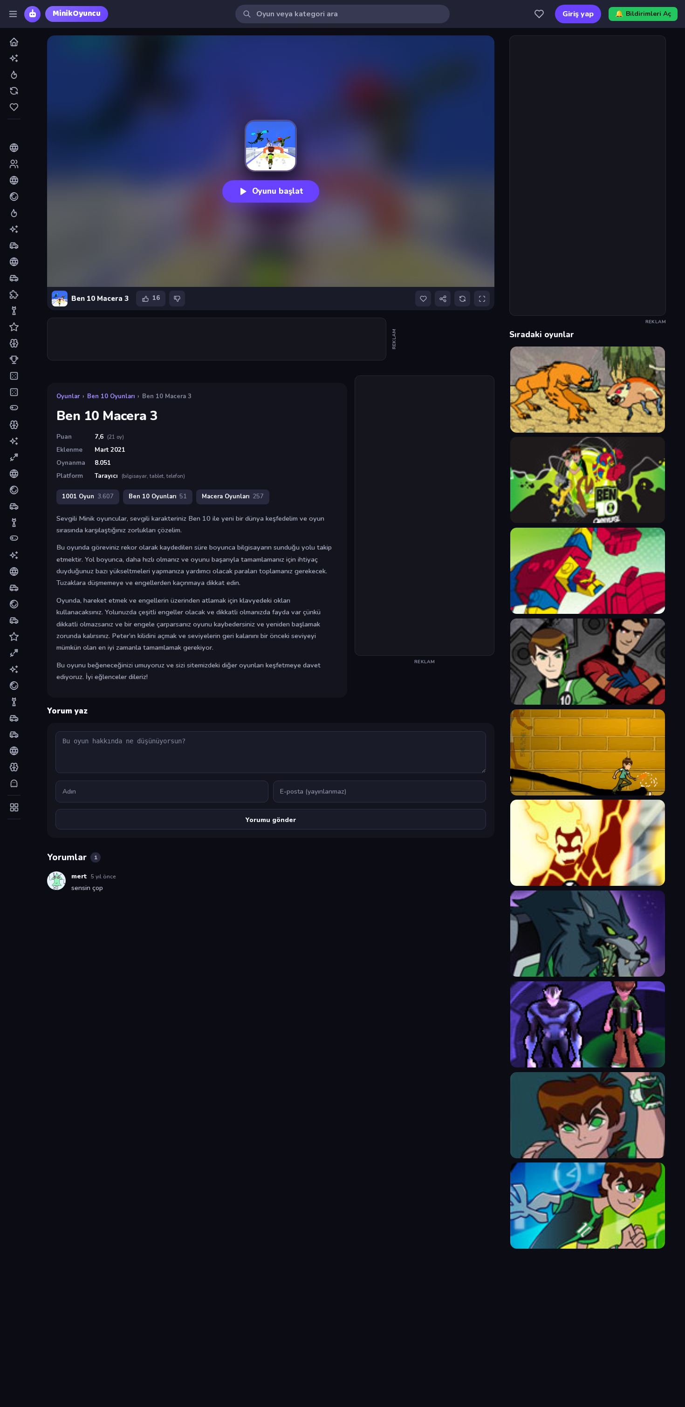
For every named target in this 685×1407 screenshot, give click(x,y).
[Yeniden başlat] (462, 298)
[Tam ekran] (482, 298)
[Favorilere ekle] (423, 298)
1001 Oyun (88, 496)
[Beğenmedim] (177, 298)
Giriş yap (578, 14)
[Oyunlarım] (539, 14)
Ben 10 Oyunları (111, 396)
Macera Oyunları (233, 496)
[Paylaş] (443, 298)
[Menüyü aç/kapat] (13, 14)
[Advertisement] (217, 339)
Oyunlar (68, 396)
